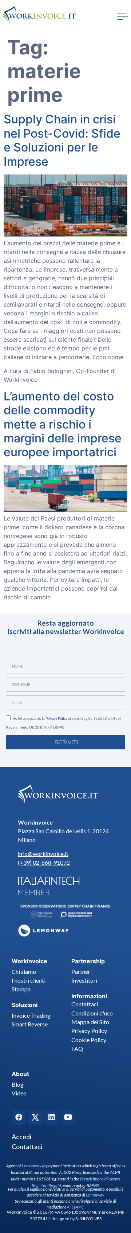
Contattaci (84, 1003)
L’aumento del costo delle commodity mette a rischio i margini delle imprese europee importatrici (63, 424)
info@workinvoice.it (43, 853)
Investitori (84, 980)
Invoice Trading (31, 1015)
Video (19, 1093)
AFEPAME (75, 1207)
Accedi (21, 1137)
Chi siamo (24, 971)
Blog (18, 1084)
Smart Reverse (30, 1024)
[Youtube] (68, 1117)
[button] (122, 16)
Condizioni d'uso (92, 1013)
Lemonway (31, 1165)
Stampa (21, 989)
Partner (80, 971)
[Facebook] (19, 1117)
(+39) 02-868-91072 (44, 862)
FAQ (77, 1048)
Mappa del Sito (90, 1021)
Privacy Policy (56, 719)
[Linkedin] (51, 1117)
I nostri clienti (28, 980)
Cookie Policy (88, 1039)
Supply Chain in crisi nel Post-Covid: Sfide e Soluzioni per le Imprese (62, 140)
